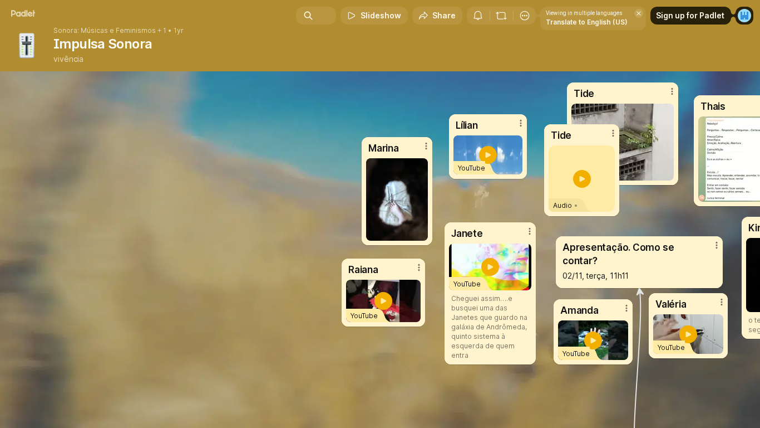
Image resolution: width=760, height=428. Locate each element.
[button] (582, 179)
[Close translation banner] (638, 13)
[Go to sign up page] (744, 16)
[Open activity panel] (478, 16)
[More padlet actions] (525, 16)
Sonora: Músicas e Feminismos (104, 31)
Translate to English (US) (587, 22)
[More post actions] (419, 267)
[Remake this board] (501, 16)
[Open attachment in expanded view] (397, 199)
